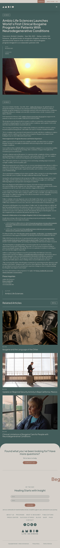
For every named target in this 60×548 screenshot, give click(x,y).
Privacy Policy (36, 543)
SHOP (45, 517)
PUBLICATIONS (48, 515)
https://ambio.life (7, 281)
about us (10, 515)
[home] (8, 7)
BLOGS (38, 517)
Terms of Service (47, 543)
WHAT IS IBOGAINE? (33, 515)
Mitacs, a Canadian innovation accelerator (31, 254)
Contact (30, 520)
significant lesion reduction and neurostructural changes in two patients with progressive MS (30, 229)
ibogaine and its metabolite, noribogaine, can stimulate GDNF (38, 233)
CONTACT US (30, 462)
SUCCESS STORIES (27, 517)
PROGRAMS (20, 515)
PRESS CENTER (12, 517)
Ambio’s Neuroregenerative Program (33, 116)
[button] (57, 7)
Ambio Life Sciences (36, 107)
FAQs (51, 517)
